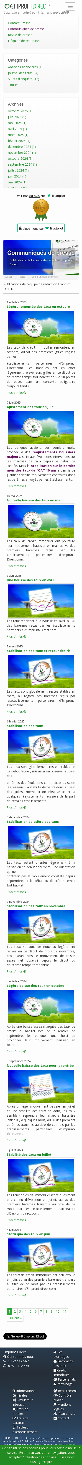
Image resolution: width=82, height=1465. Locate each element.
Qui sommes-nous (20, 1356)
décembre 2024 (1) (22, 146)
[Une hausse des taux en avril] (41, 601)
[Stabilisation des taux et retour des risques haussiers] (41, 671)
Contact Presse (19, 23)
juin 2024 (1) (17, 176)
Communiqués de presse (26, 29)
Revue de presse (20, 35)
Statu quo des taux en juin (28, 1234)
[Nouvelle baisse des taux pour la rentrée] (41, 1086)
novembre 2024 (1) (22, 152)
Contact (63, 1418)
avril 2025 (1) (17, 129)
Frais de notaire (20, 1411)
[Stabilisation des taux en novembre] (41, 926)
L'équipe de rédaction (24, 41)
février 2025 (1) (19, 140)
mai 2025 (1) (17, 123)
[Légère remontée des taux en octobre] (41, 327)
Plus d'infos (15, 393)
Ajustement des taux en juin (30, 407)
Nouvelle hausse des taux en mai (34, 500)
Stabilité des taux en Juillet (29, 1154)
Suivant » (15, 1318)
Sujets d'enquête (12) (23, 79)
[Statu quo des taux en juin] (41, 1255)
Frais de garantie (20, 1420)
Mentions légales (62, 1406)
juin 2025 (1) (17, 117)
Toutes (13, 85)
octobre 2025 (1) (20, 111)
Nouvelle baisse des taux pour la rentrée (40, 1065)
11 (65, 1311)
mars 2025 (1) (18, 135)
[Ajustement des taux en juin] (41, 427)
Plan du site (67, 1413)
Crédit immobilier (61, 1372)
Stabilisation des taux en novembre (36, 906)
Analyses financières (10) (26, 67)
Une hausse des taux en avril (30, 580)
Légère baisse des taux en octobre (35, 985)
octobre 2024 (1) (20, 158)
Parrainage (65, 1384)
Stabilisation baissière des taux (33, 821)
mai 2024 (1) (17, 182)
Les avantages (61, 1354)
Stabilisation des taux (25, 726)
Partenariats (67, 1379)
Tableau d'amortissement (25, 1429)
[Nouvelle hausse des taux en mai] (41, 521)
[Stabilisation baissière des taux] (41, 842)
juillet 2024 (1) (18, 170)
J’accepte (45, 1462)
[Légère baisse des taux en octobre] (41, 1006)
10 (57, 1311)
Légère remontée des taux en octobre (38, 306)
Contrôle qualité (62, 1397)
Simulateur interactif (23, 1402)
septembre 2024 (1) (22, 164)
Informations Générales (24, 1393)
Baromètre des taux (64, 1363)
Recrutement (67, 1391)
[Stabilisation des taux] (41, 746)
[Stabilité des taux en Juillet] (41, 1175)
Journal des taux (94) (23, 73)
